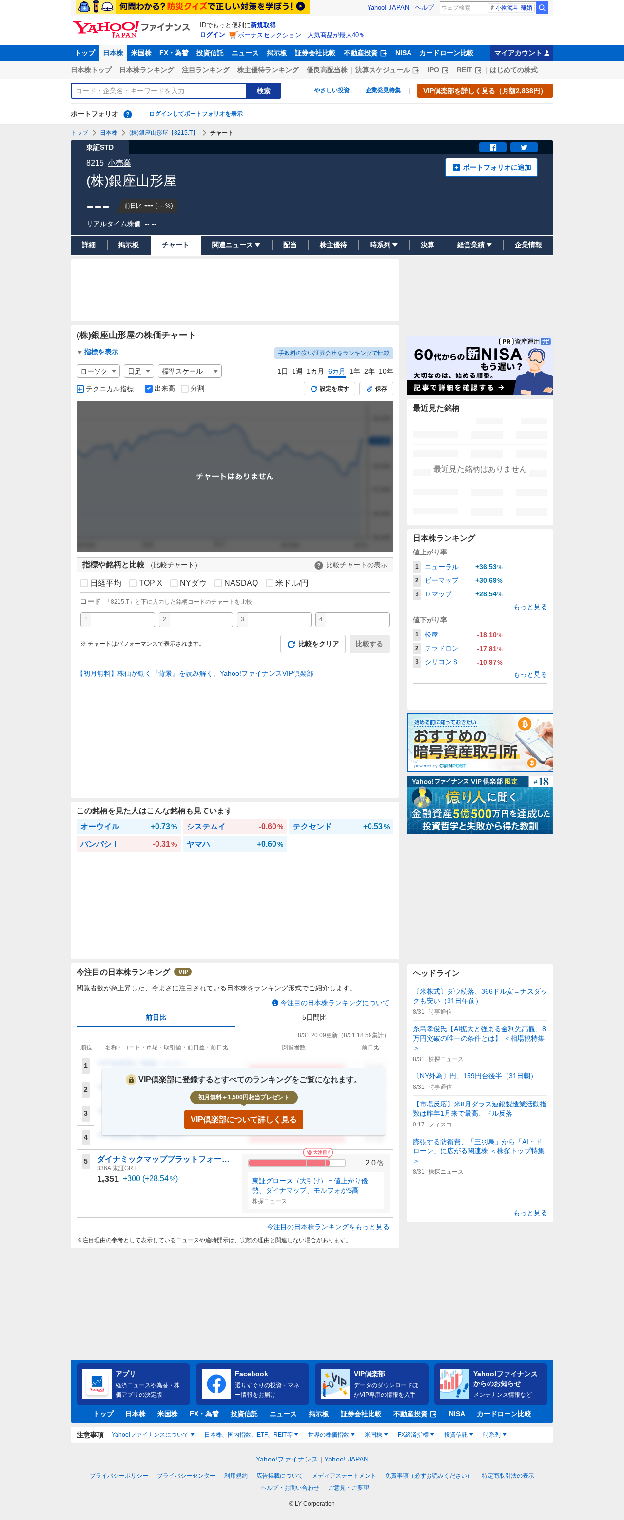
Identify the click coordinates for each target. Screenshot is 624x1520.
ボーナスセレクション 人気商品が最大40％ (301, 35)
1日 (282, 371)
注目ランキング (206, 70)
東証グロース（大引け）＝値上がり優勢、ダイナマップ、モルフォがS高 (310, 1185)
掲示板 (277, 53)
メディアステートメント (344, 1475)
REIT (464, 70)
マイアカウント (518, 53)
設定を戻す (334, 388)
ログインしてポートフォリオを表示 (196, 113)
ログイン (212, 34)
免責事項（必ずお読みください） (429, 1475)
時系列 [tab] (492, 1434)
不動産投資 (361, 53)
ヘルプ (424, 7)
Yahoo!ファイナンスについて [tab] (150, 1434)
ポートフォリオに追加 (497, 167)
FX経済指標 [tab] (413, 1434)
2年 (369, 371)
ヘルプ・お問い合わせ (290, 1487)
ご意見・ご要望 (348, 1487)
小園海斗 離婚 (514, 7)
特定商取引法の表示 (508, 1475)
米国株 (141, 53)
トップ (85, 53)
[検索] (542, 7)
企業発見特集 (383, 90)
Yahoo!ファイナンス (287, 1459)
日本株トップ (91, 70)
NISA (403, 53)
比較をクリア (318, 644)
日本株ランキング (146, 70)
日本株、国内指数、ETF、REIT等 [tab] (248, 1434)
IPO (433, 70)
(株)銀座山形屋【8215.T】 (163, 132)
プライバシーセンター (186, 1475)
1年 (355, 371)
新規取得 (263, 25)
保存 (381, 388)
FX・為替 (174, 53)
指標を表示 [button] (101, 351)
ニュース (245, 53)
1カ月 (315, 371)
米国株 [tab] (373, 1434)
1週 (297, 371)
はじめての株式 (514, 70)
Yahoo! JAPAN (388, 7)
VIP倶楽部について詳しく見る (244, 1119)
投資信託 (210, 53)
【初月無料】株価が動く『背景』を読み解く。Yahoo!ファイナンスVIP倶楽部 (195, 673)
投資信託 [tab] (456, 1434)
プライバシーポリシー (119, 1475)
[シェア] (493, 147)
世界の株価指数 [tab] (328, 1434)
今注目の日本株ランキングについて (335, 1003)
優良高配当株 (327, 70)
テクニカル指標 (110, 389)
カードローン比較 (446, 53)
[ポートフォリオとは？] (127, 114)
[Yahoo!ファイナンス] (133, 24)
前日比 (156, 1017)
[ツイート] (524, 147)
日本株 (113, 53)
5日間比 (314, 1017)
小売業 (119, 163)
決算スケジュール (382, 70)
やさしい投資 (332, 90)
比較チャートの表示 (357, 565)
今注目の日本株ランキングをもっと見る (328, 1227)
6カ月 (337, 371)
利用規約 (236, 1475)
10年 (386, 371)
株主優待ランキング (268, 70)
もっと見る (530, 607)
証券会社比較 (315, 53)
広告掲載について (279, 1475)
